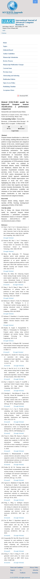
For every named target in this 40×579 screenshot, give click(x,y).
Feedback (22, 572)
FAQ (11, 572)
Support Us (15, 570)
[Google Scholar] (8, 238)
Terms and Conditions (16, 567)
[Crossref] (6, 284)
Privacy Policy (34, 567)
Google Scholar (15, 131)
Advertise (35, 570)
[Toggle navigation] (35, 1)
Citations (4, 32)
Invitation (35, 572)
